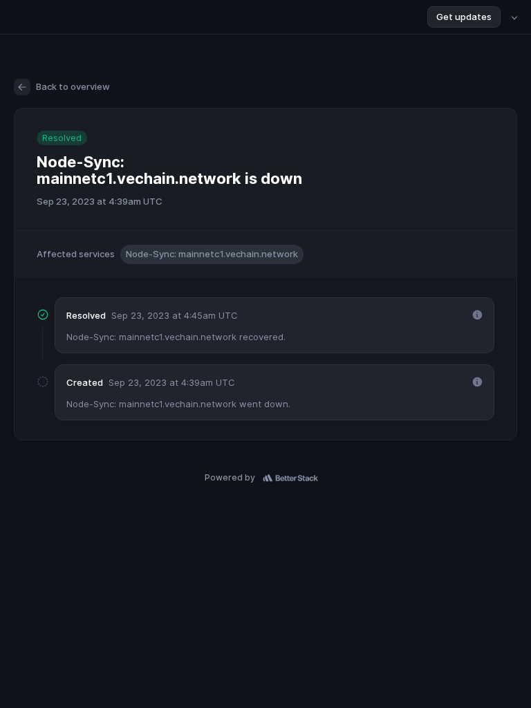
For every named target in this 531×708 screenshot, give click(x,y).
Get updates (464, 16)
